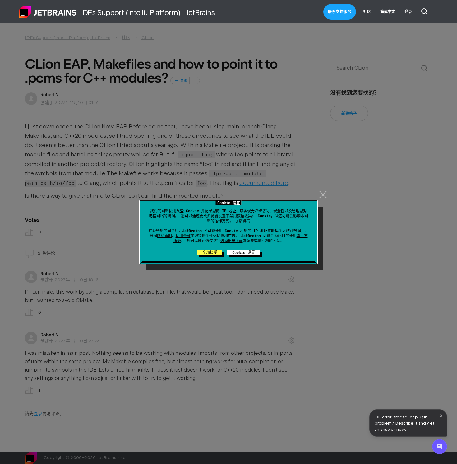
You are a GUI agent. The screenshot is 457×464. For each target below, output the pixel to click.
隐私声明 (164, 235)
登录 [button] (408, 12)
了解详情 (242, 220)
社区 (367, 12)
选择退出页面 (231, 240)
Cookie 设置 (243, 252)
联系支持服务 (339, 12)
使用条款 (183, 235)
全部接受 (209, 252)
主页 (47, 12)
